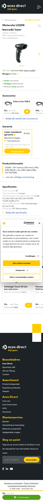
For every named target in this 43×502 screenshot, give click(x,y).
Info (28, 305)
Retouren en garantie (11, 428)
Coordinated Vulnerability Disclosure (21, 486)
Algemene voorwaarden (13, 483)
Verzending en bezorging (13, 425)
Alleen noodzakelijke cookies (21, 277)
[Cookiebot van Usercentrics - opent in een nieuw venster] (25, 223)
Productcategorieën (11, 384)
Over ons (6, 401)
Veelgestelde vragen (11, 432)
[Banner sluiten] (39, 223)
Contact (5, 374)
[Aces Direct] (14, 7)
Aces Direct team (9, 404)
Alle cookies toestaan (21, 263)
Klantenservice (12, 417)
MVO (4, 408)
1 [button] (20, 65)
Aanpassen (20, 270)
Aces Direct (10, 397)
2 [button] (22, 65)
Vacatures (6, 411)
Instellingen (30, 256)
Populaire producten (11, 387)
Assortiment (10, 380)
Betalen (5, 421)
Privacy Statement (31, 483)
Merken (5, 391)
